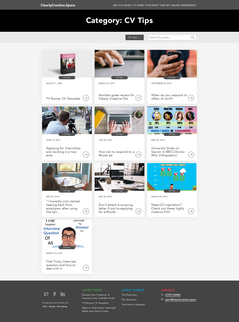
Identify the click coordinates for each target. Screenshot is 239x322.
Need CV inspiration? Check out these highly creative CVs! (167, 208)
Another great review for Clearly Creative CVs (116, 97)
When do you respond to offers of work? (169, 97)
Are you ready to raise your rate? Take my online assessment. (155, 5)
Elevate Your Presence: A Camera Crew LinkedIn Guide (98, 296)
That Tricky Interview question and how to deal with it (61, 265)
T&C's (45, 306)
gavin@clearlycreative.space (180, 299)
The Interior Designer (133, 304)
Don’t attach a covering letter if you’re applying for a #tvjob (116, 208)
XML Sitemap (62, 306)
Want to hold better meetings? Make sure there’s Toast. (99, 309)
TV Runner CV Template (63, 99)
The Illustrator (129, 294)
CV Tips (133, 37)
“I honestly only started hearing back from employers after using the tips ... (63, 206)
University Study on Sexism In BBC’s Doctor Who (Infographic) (168, 151)
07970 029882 (172, 294)
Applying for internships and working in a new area (63, 151)
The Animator (129, 299)
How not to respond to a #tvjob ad (116, 153)
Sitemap (52, 306)
